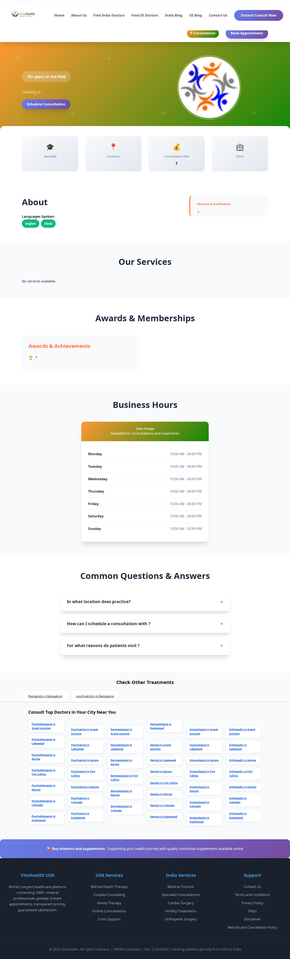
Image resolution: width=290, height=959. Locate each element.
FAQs (252, 911)
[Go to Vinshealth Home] (23, 15)
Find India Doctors (109, 15)
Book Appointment (247, 33)
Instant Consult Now (258, 15)
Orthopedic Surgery (181, 919)
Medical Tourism (181, 886)
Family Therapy (109, 903)
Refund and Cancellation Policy (252, 927)
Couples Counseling (109, 894)
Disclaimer (252, 919)
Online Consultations (109, 911)
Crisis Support (109, 919)
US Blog (195, 15)
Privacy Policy (252, 903)
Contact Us (218, 15)
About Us (79, 15)
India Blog (173, 15)
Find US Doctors (144, 15)
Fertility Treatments (180, 911)
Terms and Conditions (252, 894)
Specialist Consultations (181, 894)
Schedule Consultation (46, 104)
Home (59, 15)
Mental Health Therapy (109, 886)
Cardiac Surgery (181, 903)
